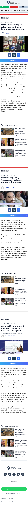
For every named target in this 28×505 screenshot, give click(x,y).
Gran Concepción (6, 10)
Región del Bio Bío (19, 10)
